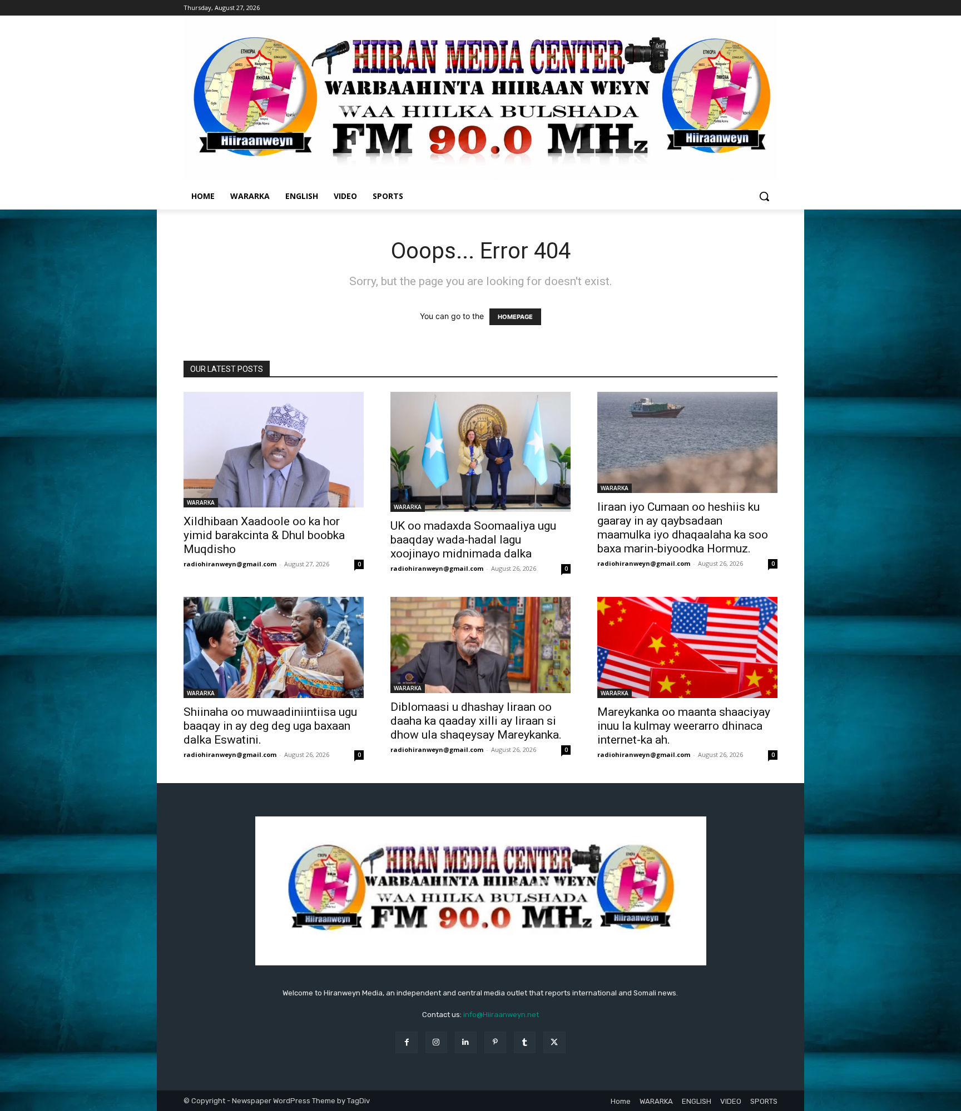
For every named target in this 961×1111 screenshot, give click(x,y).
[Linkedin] (466, 1042)
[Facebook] (406, 1042)
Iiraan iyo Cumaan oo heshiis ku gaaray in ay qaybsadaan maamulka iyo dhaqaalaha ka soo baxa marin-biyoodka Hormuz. (682, 527)
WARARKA (201, 502)
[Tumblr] (525, 1042)
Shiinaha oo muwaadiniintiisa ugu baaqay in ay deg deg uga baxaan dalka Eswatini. (270, 725)
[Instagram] (436, 1042)
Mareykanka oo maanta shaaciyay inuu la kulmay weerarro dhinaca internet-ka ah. (683, 725)
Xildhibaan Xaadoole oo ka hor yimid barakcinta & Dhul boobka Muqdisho (264, 535)
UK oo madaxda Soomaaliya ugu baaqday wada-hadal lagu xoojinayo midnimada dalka (473, 539)
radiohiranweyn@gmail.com (230, 564)
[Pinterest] (495, 1042)
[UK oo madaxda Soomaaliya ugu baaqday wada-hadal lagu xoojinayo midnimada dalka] (480, 452)
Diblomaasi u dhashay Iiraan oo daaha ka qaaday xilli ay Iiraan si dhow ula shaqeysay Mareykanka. (476, 720)
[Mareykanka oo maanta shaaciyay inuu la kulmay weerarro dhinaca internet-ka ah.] (687, 647)
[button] (764, 196)
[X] (554, 1042)
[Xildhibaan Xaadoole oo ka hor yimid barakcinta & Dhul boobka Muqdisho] (274, 449)
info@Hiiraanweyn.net (501, 1014)
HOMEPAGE (515, 317)
